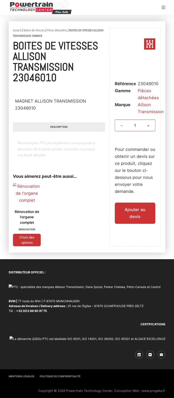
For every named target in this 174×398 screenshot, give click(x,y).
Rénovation (27, 229)
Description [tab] (58, 126)
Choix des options (26, 240)
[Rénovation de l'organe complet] (27, 193)
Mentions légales (21, 376)
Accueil (17, 30)
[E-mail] (161, 355)
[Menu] (163, 7)
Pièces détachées (57, 30)
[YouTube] (150, 355)
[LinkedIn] (139, 355)
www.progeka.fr (153, 391)
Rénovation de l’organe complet (27, 217)
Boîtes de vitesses (34, 30)
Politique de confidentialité (60, 376)
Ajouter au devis (135, 213)
